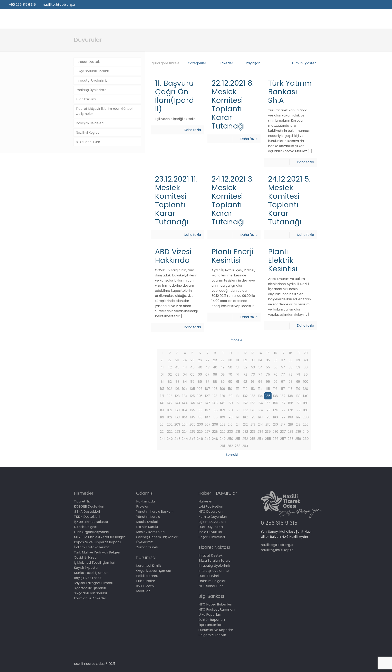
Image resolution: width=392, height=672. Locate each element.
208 (215, 424)
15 (268, 353)
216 (275, 424)
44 (185, 367)
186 (200, 417)
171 (238, 410)
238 (290, 431)
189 (222, 417)
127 (207, 396)
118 (290, 388)
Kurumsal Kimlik (148, 565)
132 (245, 396)
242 (170, 438)
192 (245, 417)
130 (230, 396)
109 (222, 388)
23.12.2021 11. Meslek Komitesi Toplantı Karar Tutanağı (176, 200)
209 (222, 424)
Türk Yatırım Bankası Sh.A (290, 91)
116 (275, 388)
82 (170, 381)
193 (253, 417)
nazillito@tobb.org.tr (59, 4)
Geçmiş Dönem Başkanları (157, 537)
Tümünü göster (304, 63)
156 (275, 403)
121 (162, 396)
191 (238, 417)
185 (192, 417)
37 (283, 360)
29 (222, 360)
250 (230, 438)
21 (162, 360)
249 (223, 438)
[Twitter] (375, 4)
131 (238, 396)
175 (268, 410)
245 (192, 438)
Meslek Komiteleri (150, 532)
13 (252, 353)
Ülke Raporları (209, 614)
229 (222, 431)
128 (215, 396)
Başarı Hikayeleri (211, 537)
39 (298, 360)
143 (177, 403)
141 (162, 403)
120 (305, 388)
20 (306, 353)
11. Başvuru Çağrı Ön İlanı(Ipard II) (174, 96)
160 (305, 403)
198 (290, 417)
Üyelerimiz (144, 542)
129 (222, 396)
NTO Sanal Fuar (88, 142)
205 (192, 424)
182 (169, 417)
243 (177, 438)
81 (162, 381)
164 (184, 410)
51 (237, 367)
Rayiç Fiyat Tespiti (88, 578)
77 (283, 374)
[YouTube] (380, 4)
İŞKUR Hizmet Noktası (91, 521)
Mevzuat (143, 591)
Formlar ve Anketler (90, 598)
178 (290, 410)
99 (298, 381)
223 (177, 431)
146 (200, 403)
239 (298, 431)
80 (306, 374)
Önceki (236, 340)
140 (305, 396)
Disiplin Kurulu (147, 527)
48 (215, 367)
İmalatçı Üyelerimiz (91, 90)
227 (207, 431)
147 (207, 403)
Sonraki (232, 454)
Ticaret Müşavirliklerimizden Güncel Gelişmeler (104, 111)
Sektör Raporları (211, 619)
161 (162, 410)
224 (185, 431)
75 (268, 374)
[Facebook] (369, 4)
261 (222, 446)
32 (245, 360)
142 (169, 403)
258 (291, 438)
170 (230, 410)
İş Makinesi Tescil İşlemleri (94, 562)
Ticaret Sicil (83, 501)
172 (245, 410)
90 (230, 381)
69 (223, 374)
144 (185, 403)
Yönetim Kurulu (148, 516)
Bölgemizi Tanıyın (212, 635)
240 (306, 431)
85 (192, 381)
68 (215, 374)
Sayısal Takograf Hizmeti (93, 583)
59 (298, 367)
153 (252, 403)
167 (207, 410)
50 (230, 367)
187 (207, 417)
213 (253, 424)
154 (260, 403)
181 (162, 417)
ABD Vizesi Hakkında (173, 255)
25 (192, 360)
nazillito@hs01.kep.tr (277, 550)
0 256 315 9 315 (279, 523)
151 (238, 403)
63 (177, 374)
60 (306, 367)
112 (245, 388)
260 (306, 438)
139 (298, 396)
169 (222, 410)
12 (245, 353)
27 (207, 360)
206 (200, 424)
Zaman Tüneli (147, 547)
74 (260, 374)
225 (192, 431)
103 (177, 388)
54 (260, 367)
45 (192, 367)
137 (283, 396)
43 (177, 367)
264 (245, 446)
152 (245, 403)
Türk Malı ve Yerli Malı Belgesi (97, 552)
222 (170, 431)
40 (306, 360)
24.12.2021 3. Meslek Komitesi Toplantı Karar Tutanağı (233, 200)
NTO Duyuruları (210, 511)
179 (298, 410)
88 (215, 381)
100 (305, 381)
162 (169, 410)
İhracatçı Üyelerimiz (92, 80)
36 (275, 360)
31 (237, 360)
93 (253, 381)
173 (252, 410)
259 (298, 438)
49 (222, 367)
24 (185, 360)
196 (275, 417)
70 (230, 374)
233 (253, 431)
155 (268, 403)
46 (200, 367)
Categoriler (197, 63)
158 (290, 403)
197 (283, 417)
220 (305, 424)
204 (185, 424)
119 (298, 388)
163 (177, 410)
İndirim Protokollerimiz (92, 547)
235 (268, 431)
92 (245, 381)
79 (298, 374)
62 (170, 374)
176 (275, 410)
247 (207, 438)
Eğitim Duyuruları (212, 521)
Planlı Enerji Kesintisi (232, 255)
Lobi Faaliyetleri (210, 506)
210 (230, 424)
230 (230, 431)
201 (162, 424)
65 (192, 374)
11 (238, 353)
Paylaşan (253, 63)
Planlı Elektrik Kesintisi (282, 260)
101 (162, 388)
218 (290, 424)
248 (215, 438)
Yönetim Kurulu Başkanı (154, 511)
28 (215, 360)
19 (298, 353)
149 (222, 403)
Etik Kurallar (145, 581)
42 (170, 367)
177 (283, 410)
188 (215, 417)
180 (305, 410)
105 (192, 388)
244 (185, 438)
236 (275, 431)
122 (169, 396)
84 (185, 381)
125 (192, 396)
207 (207, 424)
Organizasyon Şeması (153, 570)
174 (260, 410)
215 (267, 424)
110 (230, 388)
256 (275, 438)
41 (162, 367)
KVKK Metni (145, 586)
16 (275, 353)
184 (184, 417)
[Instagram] (386, 4)
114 (260, 388)
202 (170, 424)
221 (162, 431)
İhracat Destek (88, 61)
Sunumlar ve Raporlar (215, 630)
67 (207, 374)
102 (169, 388)
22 (170, 360)
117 (283, 388)
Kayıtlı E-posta (86, 567)
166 (200, 410)
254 (260, 438)
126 (199, 396)
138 (290, 396)
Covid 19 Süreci (85, 557)
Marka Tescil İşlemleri (91, 572)
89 (223, 381)
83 (177, 381)
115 (268, 388)
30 (230, 360)
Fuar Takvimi (86, 99)
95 (268, 381)
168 (215, 410)
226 (200, 431)
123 (177, 396)
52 (245, 367)
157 (283, 403)
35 (268, 360)
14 (260, 353)
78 (290, 374)
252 (245, 438)
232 (245, 431)
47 (207, 367)
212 (245, 424)
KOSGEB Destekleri (89, 506)
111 (237, 388)
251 (237, 438)
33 (253, 360)
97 (283, 381)
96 (275, 381)
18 (290, 353)
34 (260, 360)
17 (283, 353)
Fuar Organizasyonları (91, 532)
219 (298, 424)
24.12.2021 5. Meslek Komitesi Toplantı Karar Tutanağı (289, 200)
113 (253, 388)
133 (253, 396)
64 (185, 374)
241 (162, 438)
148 (215, 403)
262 (230, 446)
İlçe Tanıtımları (210, 624)
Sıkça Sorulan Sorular (92, 71)
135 (267, 396)
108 (215, 388)
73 (253, 374)
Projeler (142, 506)
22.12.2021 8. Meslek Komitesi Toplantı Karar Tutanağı (233, 104)
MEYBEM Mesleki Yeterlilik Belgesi (100, 537)
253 (253, 438)
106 (200, 388)
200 (306, 417)
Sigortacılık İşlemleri (90, 588)
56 (275, 367)
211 (238, 424)
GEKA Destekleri (87, 511)
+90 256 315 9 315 (22, 4)
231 (237, 431)
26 (200, 360)
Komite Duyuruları (212, 516)
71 (237, 374)
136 (275, 396)
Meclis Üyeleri (147, 521)
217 (283, 424)
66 (200, 374)
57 (283, 367)
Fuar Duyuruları (210, 527)
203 (177, 424)
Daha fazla (192, 130)
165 (192, 410)
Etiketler (226, 63)
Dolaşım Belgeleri (90, 123)
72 (245, 374)
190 (230, 417)
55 (268, 367)
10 (230, 353)
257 (283, 438)
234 (260, 431)
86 (200, 381)
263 (238, 446)
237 (283, 431)
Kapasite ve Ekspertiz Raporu (97, 542)
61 (162, 374)
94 (260, 381)
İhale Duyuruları (210, 532)
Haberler (205, 501)
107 (207, 388)
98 (291, 381)
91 (237, 381)
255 (268, 438)
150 (230, 403)
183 (177, 417)
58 (290, 367)
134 (260, 396)
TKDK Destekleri (87, 516)
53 (253, 367)
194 (260, 417)
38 (291, 360)
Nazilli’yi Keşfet (87, 132)
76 (275, 374)
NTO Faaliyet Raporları (216, 609)
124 (184, 396)
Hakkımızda (145, 501)
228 (215, 431)
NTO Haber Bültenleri (215, 604)
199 (298, 417)
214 (260, 424)
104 (184, 388)
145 (192, 403)
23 (177, 360)
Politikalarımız (147, 575)
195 (267, 417)
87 (207, 381)
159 (298, 403)
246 (200, 438)
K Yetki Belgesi (85, 527)
